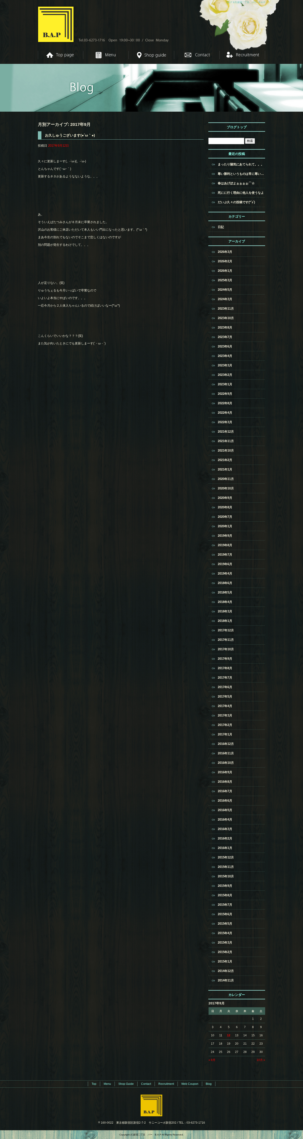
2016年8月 (225, 781)
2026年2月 (225, 261)
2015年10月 (226, 876)
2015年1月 (225, 961)
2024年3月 (225, 299)
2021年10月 (226, 450)
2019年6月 (225, 564)
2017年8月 (225, 668)
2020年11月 (226, 479)
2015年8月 (225, 895)
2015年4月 (225, 933)
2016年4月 (225, 819)
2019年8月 (225, 545)
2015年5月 (225, 923)
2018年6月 (225, 583)
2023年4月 (225, 356)
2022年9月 (225, 394)
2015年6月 (225, 914)
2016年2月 (225, 838)
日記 (221, 227)
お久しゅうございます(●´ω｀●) (70, 135)
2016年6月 (225, 800)
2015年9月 (225, 886)
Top (60, 54)
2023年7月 (225, 337)
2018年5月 (225, 592)
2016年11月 (226, 753)
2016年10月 (226, 763)
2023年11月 (226, 308)
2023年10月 (226, 318)
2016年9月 (225, 772)
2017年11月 (226, 640)
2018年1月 (225, 621)
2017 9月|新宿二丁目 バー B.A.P (246, 2)
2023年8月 (225, 327)
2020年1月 (225, 526)
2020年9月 (225, 498)
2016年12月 (226, 744)
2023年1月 (225, 384)
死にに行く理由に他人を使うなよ (241, 192)
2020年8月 (225, 507)
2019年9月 (225, 535)
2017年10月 (226, 649)
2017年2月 (225, 725)
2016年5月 (225, 810)
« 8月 (212, 1060)
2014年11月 (226, 980)
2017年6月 (225, 687)
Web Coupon (189, 1084)
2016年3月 (225, 829)
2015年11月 (226, 867)
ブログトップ (237, 127)
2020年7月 (225, 517)
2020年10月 (226, 488)
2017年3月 (225, 715)
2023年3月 (225, 365)
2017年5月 (225, 696)
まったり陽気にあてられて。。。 (241, 164)
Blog (209, 1084)
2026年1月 (225, 271)
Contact (197, 54)
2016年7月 (225, 791)
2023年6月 (225, 346)
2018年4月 (225, 602)
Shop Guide (151, 54)
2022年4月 (225, 412)
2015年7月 (225, 904)
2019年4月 (225, 573)
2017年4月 (225, 706)
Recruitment (242, 54)
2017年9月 (225, 658)
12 (228, 1035)
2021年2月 (225, 460)
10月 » (261, 1060)
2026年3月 (225, 252)
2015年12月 (226, 857)
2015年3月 (225, 942)
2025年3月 (225, 280)
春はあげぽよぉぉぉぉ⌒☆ (236, 183)
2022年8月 (225, 403)
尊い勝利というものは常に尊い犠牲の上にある (241, 174)
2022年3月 (225, 422)
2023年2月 (225, 375)
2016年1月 (225, 848)
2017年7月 (225, 677)
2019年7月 (225, 554)
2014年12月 (226, 971)
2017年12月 (226, 630)
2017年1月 (225, 734)
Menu (106, 54)
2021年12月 (226, 431)
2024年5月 (225, 289)
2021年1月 (225, 469)
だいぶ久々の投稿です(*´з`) (236, 202)
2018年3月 (225, 611)
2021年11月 (226, 441)
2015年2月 (225, 952)
